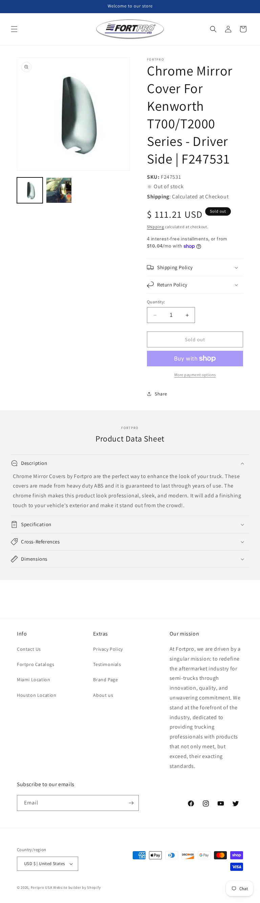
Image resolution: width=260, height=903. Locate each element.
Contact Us (29, 649)
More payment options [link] (195, 374)
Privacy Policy (108, 649)
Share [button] (161, 394)
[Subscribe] (131, 803)
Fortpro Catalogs (36, 664)
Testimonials (107, 664)
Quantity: (156, 302)
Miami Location (33, 679)
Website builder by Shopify (77, 887)
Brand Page (105, 679)
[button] (14, 29)
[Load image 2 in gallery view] (59, 190)
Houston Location (37, 695)
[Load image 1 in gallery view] (30, 190)
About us (103, 695)
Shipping (155, 226)
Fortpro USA (41, 887)
